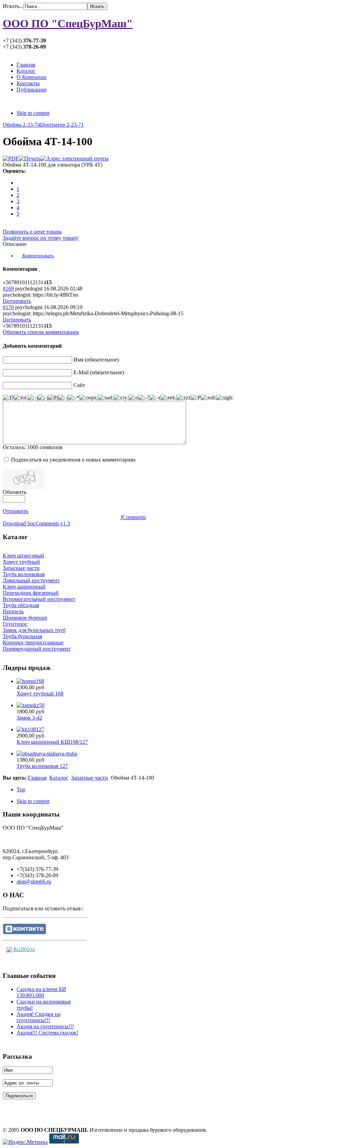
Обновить (14, 492)
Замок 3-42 (29, 718)
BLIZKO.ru (24, 949)
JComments (133, 517)
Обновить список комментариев (41, 332)
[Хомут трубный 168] (30, 681)
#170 (8, 307)
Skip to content (33, 113)
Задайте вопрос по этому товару (41, 238)
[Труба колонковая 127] (47, 753)
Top (21, 789)
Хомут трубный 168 (40, 693)
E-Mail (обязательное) (98, 372)
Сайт (79, 385)
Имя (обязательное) (96, 360)
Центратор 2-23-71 (62, 125)
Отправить (15, 511)
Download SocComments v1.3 (36, 523)
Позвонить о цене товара (32, 232)
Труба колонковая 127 (42, 766)
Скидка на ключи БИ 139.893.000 (41, 992)
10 (22, 282)
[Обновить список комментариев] (39, 269)
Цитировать (17, 301)
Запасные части (89, 778)
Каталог (58, 778)
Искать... (13, 6)
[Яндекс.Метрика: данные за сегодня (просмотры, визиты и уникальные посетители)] (25, 1142)
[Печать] (30, 158)
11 (27, 282)
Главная (37, 778)
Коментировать (37, 255)
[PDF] (11, 158)
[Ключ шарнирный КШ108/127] (30, 729)
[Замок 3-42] (30, 705)
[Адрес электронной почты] (75, 158)
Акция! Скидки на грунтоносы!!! (38, 1017)
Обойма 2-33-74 (21, 125)
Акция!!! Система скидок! (47, 1033)
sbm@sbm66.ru (34, 881)
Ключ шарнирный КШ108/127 (52, 742)
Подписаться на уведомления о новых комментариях (73, 460)
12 (32, 282)
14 (43, 282)
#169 (8, 288)
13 (38, 282)
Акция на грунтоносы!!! (45, 1026)
